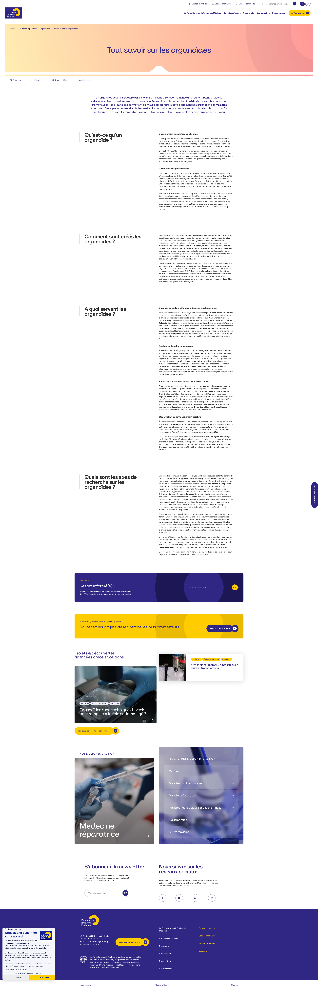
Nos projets (248, 13)
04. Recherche (85, 80)
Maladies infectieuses (182, 795)
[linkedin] (195, 898)
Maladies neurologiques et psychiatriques (195, 807)
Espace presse (205, 951)
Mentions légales (162, 985)
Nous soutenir (165, 961)
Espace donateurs (207, 928)
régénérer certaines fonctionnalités (174, 554)
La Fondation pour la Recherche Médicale (172, 929)
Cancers (174, 771)
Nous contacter (86, 985)
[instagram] (212, 898)
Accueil (13, 28)
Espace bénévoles (207, 943)
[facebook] (162, 898)
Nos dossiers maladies (168, 938)
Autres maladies (179, 832)
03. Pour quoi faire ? (60, 80)
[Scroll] (159, 69)
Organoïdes (45, 28)
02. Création (36, 80)
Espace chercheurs (207, 935)
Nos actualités (263, 13)
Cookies (234, 985)
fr (302, 3)
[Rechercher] (294, 3)
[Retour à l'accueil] (13, 13)
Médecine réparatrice (28, 28)
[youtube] (179, 898)
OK (234, 587)
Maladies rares (178, 820)
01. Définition (15, 80)
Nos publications (166, 968)
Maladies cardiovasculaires (185, 783)
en (308, 3)
